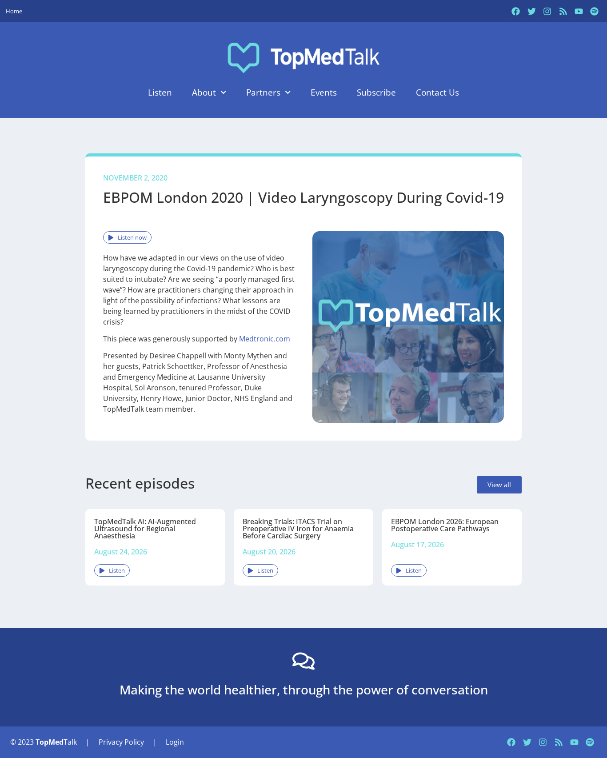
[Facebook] (516, 11)
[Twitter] (531, 11)
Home (14, 11)
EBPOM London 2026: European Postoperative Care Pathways (445, 525)
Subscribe (376, 92)
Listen (160, 92)
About (204, 92)
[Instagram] (547, 11)
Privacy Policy (121, 742)
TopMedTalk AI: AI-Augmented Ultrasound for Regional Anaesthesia (145, 529)
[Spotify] (594, 11)
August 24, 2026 (120, 552)
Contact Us (437, 92)
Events (324, 92)
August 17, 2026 (417, 544)
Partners (263, 92)
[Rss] (563, 11)
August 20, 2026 (269, 552)
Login (175, 742)
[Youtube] (578, 11)
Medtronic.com (264, 339)
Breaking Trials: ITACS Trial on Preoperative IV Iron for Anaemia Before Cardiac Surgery (298, 529)
